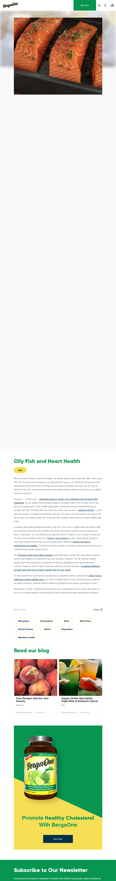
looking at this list (86, 510)
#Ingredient (67, 629)
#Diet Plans (85, 621)
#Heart (47, 629)
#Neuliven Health (26, 637)
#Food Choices (25, 629)
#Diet (66, 621)
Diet (20, 470)
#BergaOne (23, 621)
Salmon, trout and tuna (57, 538)
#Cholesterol (46, 621)
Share (96, 609)
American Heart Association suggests (35, 554)
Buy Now (85, 5)
